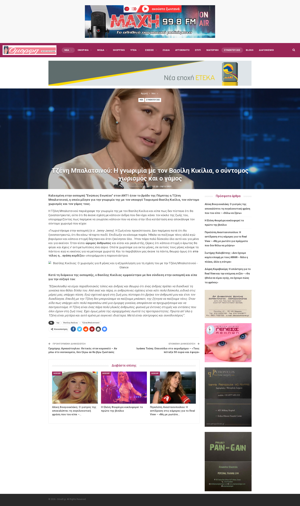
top (58, 323)
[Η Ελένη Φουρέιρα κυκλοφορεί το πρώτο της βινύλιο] (124, 388)
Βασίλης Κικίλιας (70, 323)
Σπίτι (198, 50)
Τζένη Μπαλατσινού (90, 323)
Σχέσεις (149, 50)
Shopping (119, 50)
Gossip (57, 373)
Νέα (66, 50)
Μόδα (100, 50)
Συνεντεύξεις (232, 50)
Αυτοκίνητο (182, 50)
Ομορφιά (83, 50)
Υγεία (133, 50)
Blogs (249, 50)
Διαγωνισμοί (266, 50)
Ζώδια (166, 50)
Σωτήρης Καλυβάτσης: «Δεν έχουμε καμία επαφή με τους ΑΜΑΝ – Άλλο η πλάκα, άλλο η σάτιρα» (226, 257)
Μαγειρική (212, 50)
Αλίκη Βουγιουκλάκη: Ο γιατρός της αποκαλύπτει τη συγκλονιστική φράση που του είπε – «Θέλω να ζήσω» (227, 208)
